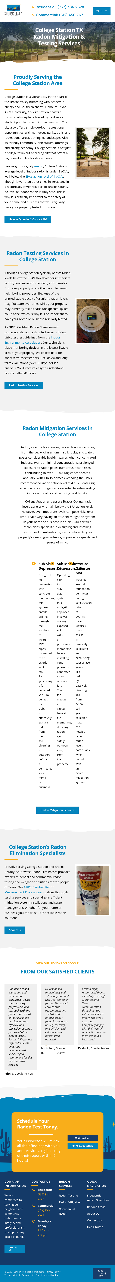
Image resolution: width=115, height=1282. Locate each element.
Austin (38, 166)
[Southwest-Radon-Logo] (13, 5)
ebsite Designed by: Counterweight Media (35, 1275)
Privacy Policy (53, 1271)
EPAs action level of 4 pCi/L (44, 176)
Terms (7, 1275)
